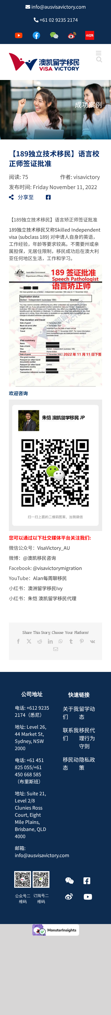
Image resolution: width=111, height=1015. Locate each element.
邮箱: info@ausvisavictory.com (42, 851)
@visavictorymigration (57, 567)
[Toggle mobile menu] (99, 53)
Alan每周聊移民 (50, 578)
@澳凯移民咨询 (39, 557)
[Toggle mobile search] (99, 59)
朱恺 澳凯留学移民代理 (52, 598)
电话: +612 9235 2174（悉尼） (32, 711)
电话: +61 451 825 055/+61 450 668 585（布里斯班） (29, 770)
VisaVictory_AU (53, 547)
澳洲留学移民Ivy (45, 588)
